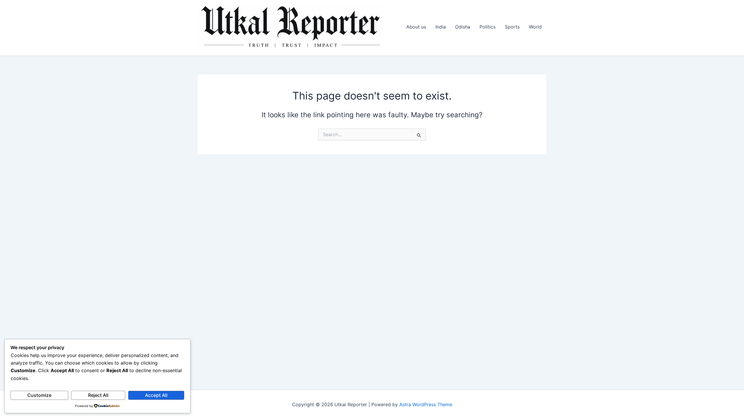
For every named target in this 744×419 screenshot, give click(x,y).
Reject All (98, 395)
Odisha (462, 27)
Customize (39, 395)
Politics (488, 27)
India (440, 27)
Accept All (156, 395)
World (535, 27)
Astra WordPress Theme (425, 404)
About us (416, 27)
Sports (512, 27)
